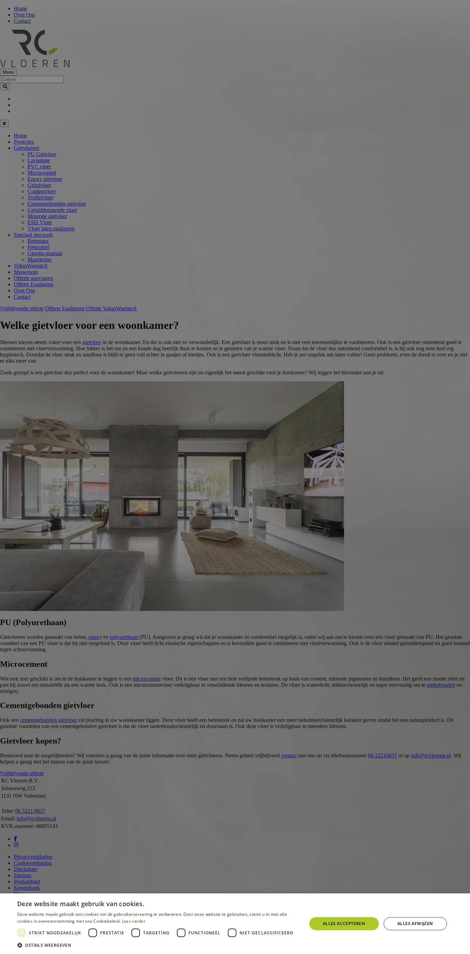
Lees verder (134, 921)
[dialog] (235, 923)
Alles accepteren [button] (344, 923)
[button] (157, 945)
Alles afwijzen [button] (415, 923)
